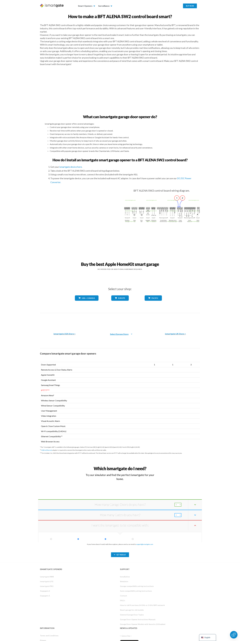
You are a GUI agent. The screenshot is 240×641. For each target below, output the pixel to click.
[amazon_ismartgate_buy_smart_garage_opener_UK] (175, 321)
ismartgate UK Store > (175, 334)
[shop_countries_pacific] (153, 302)
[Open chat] (234, 634)
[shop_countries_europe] (120, 302)
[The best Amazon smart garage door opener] (64, 321)
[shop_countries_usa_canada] (86, 302)
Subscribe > (127, 636)
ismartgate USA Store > (65, 334)
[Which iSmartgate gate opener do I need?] (181, 466)
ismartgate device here (70, 166)
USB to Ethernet (46, 450)
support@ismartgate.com (144, 544)
